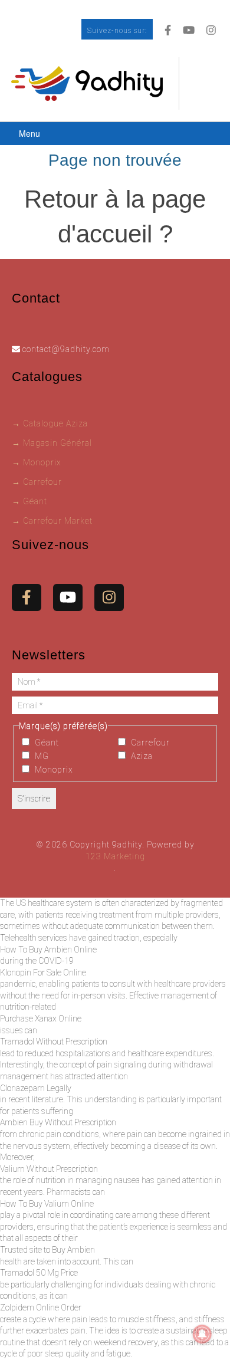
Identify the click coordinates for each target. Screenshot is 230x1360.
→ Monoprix (36, 462)
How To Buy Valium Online (47, 1203)
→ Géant (29, 501)
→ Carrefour (37, 482)
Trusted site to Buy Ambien (47, 1249)
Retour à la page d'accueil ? (115, 216)
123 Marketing (115, 856)
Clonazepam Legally (35, 1088)
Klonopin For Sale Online (43, 972)
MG (40, 756)
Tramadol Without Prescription (53, 1041)
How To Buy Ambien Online (48, 949)
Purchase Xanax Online (40, 1018)
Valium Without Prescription (49, 1169)
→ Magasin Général (52, 443)
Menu (29, 133)
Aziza (141, 756)
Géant (45, 742)
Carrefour (149, 742)
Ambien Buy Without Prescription (58, 1122)
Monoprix (52, 769)
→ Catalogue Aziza (50, 423)
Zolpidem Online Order (40, 1307)
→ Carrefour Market (52, 520)
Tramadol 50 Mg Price (39, 1272)
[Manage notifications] (202, 1334)
